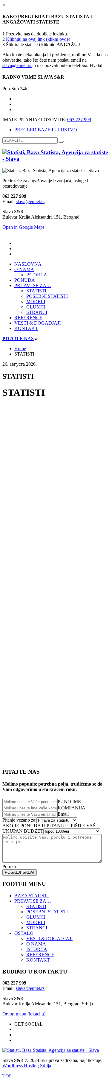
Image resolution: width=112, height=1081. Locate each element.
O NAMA (36, 943)
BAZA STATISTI (31, 895)
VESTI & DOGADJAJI (49, 938)
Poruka (9, 866)
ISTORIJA (36, 949)
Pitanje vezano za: (19, 820)
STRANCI (36, 927)
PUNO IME (69, 801)
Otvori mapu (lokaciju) (23, 1013)
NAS (18, 338)
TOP (7, 1075)
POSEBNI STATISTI (47, 911)
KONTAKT (38, 959)
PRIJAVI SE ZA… (32, 901)
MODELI (35, 922)
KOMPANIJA (71, 807)
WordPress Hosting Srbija (26, 1065)
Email (63, 814)
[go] (61, 142)
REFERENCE (40, 954)
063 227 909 (79, 119)
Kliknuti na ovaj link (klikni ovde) (38, 39)
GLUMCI (35, 917)
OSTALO (23, 933)
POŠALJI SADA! (19, 872)
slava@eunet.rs (17, 65)
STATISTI (36, 906)
